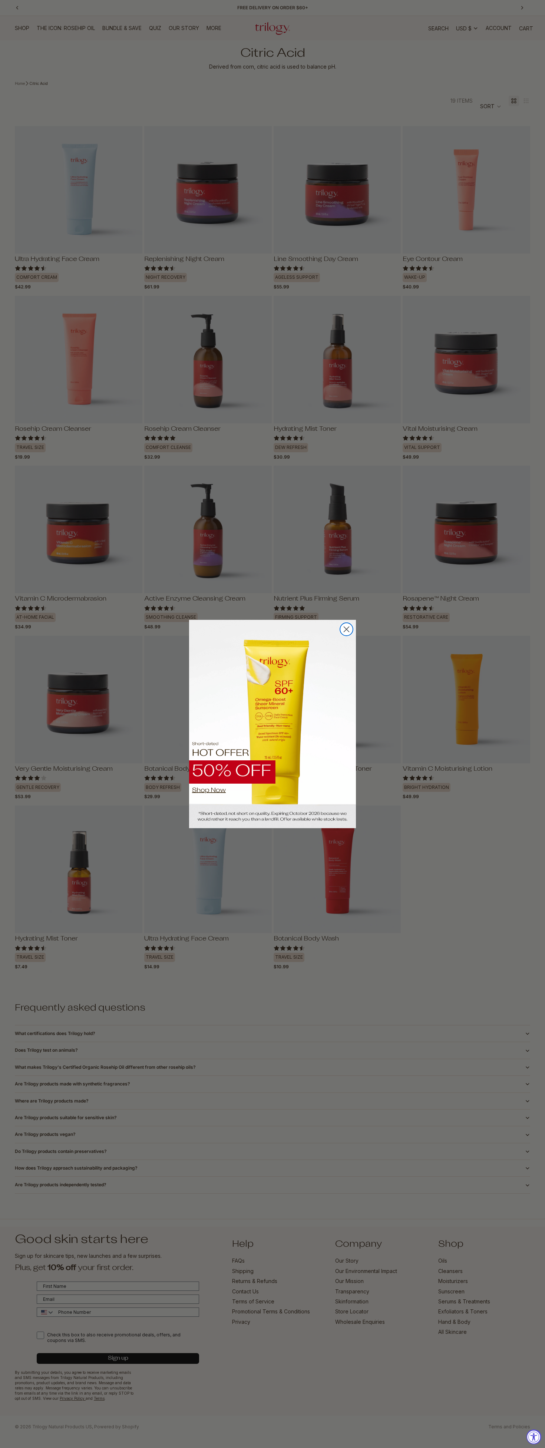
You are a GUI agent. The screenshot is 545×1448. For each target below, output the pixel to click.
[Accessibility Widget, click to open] (533, 1436)
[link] (272, 724)
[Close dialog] (346, 629)
